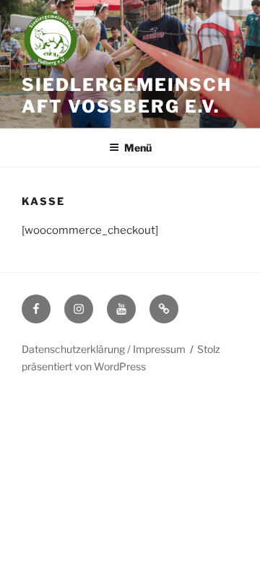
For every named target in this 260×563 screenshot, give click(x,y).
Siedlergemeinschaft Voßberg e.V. (127, 95)
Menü (138, 147)
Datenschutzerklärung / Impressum (104, 349)
